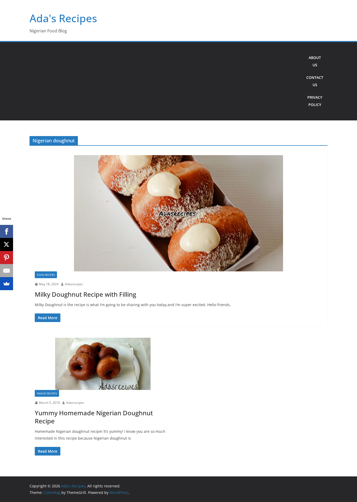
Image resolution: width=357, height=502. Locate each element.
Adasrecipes (74, 284)
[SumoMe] (6, 283)
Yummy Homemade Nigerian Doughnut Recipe (94, 416)
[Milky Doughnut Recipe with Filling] (178, 213)
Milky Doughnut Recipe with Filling (85, 294)
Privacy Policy (314, 101)
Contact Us (314, 81)
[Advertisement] (166, 81)
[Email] (6, 270)
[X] (6, 244)
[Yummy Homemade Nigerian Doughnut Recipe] (103, 364)
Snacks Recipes (47, 393)
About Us (315, 61)
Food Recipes (46, 275)
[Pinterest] (6, 257)
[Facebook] (6, 231)
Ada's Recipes (63, 18)
